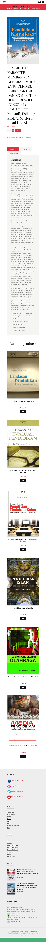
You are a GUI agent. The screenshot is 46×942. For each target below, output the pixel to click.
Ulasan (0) (26, 149)
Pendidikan (28, 137)
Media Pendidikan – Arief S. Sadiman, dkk (23, 746)
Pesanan (9, 843)
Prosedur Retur (11, 852)
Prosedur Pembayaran (13, 847)
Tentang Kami (10, 812)
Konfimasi (9, 854)
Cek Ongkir (14, 153)
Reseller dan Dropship (13, 825)
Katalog (9, 819)
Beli (18, 130)
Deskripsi (13, 149)
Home (15, 6)
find (8, 806)
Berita (8, 821)
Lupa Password (11, 856)
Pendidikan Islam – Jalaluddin (23, 608)
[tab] (13, 149)
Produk (9, 816)
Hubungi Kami (11, 814)
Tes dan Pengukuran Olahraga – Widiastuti (23, 677)
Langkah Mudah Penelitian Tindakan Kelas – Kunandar (23, 540)
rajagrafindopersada (17, 780)
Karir (8, 823)
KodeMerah (24, 935)
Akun (8, 841)
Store (20, 6)
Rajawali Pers (20, 137)
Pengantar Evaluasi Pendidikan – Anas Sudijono (23, 471)
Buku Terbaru (27, 6)
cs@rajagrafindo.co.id (16, 921)
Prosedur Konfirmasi (12, 850)
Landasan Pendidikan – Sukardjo (23, 401)
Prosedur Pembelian (12, 845)
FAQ (8, 828)
